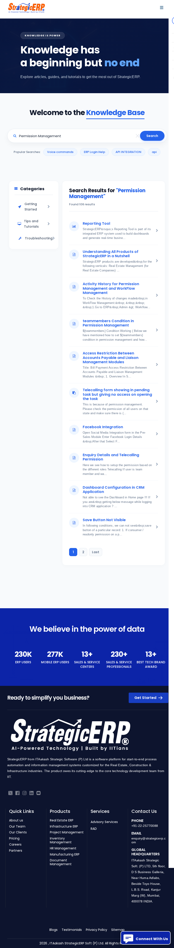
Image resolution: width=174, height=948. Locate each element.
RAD (94, 828)
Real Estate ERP (61, 820)
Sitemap (118, 929)
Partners (15, 851)
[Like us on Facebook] (17, 793)
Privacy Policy (96, 929)
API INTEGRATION (128, 152)
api (154, 152)
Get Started (145, 697)
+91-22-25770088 (144, 826)
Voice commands (60, 152)
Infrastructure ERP (64, 826)
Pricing (14, 838)
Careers (15, 844)
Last (95, 552)
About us (16, 820)
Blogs (53, 929)
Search (152, 136)
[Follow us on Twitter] (10, 793)
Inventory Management (61, 840)
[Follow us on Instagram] (24, 793)
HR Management (63, 848)
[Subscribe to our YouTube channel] (38, 793)
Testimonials (72, 929)
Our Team (17, 826)
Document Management (61, 862)
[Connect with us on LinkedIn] (31, 793)
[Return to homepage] (70, 736)
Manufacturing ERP (65, 854)
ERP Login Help (94, 152)
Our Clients (18, 832)
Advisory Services (104, 822)
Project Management (67, 832)
